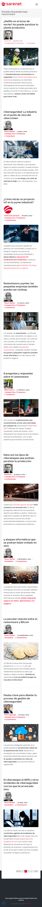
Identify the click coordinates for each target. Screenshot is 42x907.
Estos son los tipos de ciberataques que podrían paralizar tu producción (19, 458)
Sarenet (28, 904)
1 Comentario (30, 43)
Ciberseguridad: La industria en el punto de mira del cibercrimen (20, 115)
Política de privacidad (21, 898)
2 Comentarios (10, 220)
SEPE (6, 428)
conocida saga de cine (21, 505)
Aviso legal (9, 898)
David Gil (7, 41)
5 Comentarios (10, 479)
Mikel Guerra (9, 390)
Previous (18, 871)
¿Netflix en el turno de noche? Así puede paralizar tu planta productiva (21, 24)
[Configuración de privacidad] (4, 903)
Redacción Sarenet (11, 216)
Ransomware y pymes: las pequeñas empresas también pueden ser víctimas (21, 286)
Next (36, 871)
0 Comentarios (10, 719)
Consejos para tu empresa (14, 43)
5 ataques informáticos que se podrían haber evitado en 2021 (20, 542)
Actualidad (8, 561)
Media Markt (32, 426)
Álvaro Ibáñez (9, 131)
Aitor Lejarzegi (10, 715)
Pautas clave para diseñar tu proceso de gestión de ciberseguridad (20, 698)
